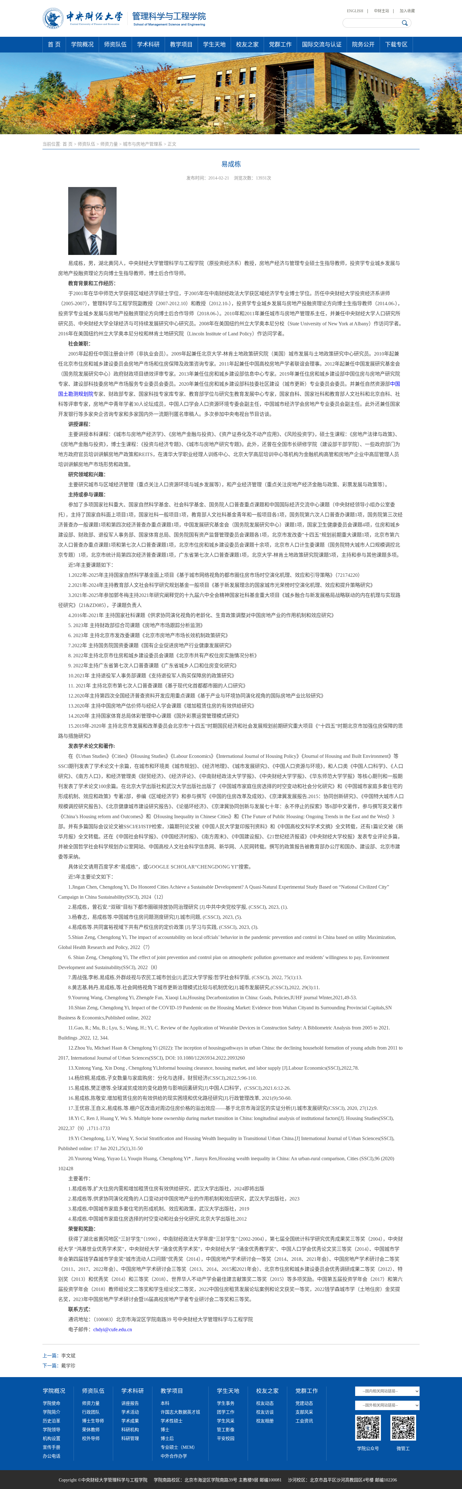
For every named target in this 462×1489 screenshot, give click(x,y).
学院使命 (51, 1403)
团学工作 (225, 1412)
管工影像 (225, 1429)
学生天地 (214, 44)
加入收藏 (407, 11)
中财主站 (381, 11)
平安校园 (225, 1438)
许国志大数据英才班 (180, 1412)
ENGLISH (355, 11)
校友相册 (265, 1421)
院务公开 (363, 44)
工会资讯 (304, 1421)
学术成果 (130, 1421)
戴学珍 (68, 1365)
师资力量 (109, 144)
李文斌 (68, 1355)
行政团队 (91, 1412)
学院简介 (51, 1412)
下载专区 (396, 44)
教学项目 (181, 44)
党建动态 (304, 1403)
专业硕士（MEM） (179, 1447)
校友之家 (247, 44)
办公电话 (51, 1456)
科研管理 (130, 1438)
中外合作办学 (174, 1456)
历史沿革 (51, 1421)
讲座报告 (130, 1403)
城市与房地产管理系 (142, 144)
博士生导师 (93, 1421)
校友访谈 (265, 1412)
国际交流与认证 (322, 44)
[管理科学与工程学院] (124, 27)
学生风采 (225, 1421)
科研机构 (130, 1429)
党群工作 (280, 44)
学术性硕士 (172, 1421)
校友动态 (265, 1403)
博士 (165, 1429)
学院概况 (82, 44)
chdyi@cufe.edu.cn (112, 1329)
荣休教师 (91, 1429)
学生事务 (225, 1403)
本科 (165, 1403)
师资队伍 (115, 44)
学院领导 (51, 1429)
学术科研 (148, 44)
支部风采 (304, 1412)
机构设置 (51, 1438)
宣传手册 (51, 1447)
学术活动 (130, 1412)
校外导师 (91, 1438)
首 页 (54, 44)
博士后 (167, 1438)
